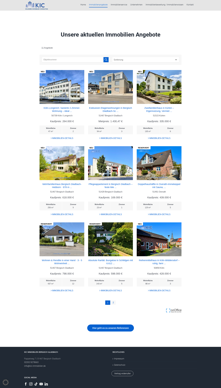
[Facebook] (25, 384)
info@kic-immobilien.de (35, 366)
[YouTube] (41, 384)
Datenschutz (119, 365)
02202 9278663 (31, 362)
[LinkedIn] (46, 384)
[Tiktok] (36, 384)
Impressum (119, 358)
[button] (5, 382)
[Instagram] (30, 384)
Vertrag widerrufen (122, 373)
